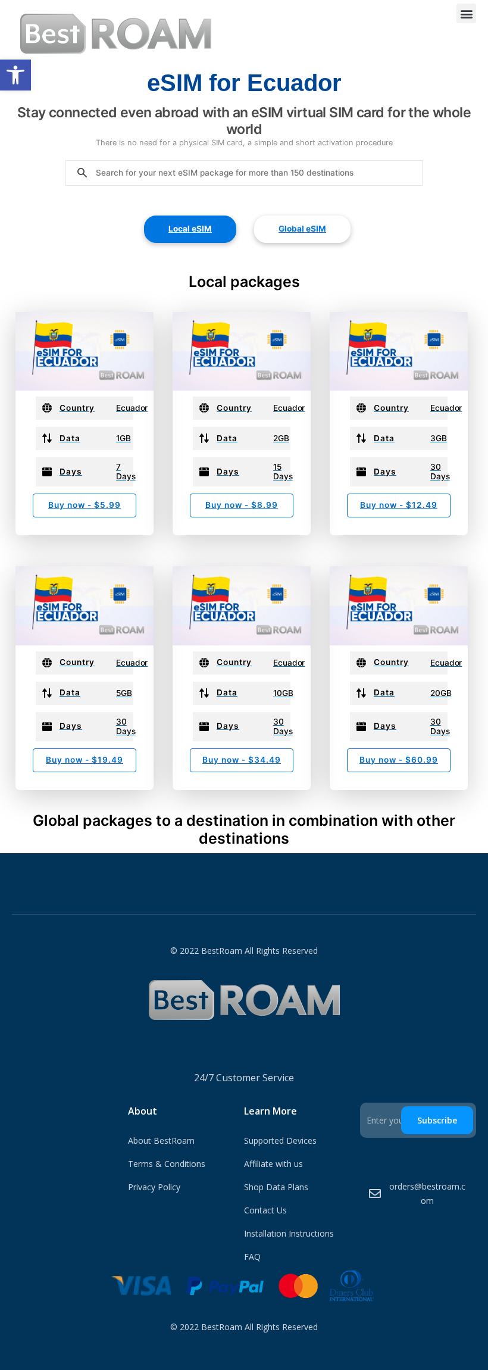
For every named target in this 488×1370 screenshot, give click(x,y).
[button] (15, 75)
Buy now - (84, 505)
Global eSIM (302, 228)
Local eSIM (190, 228)
